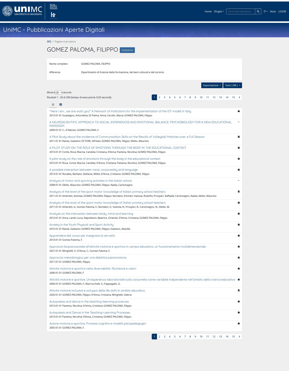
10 (201, 97)
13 (220, 97)
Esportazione (211, 85)
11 (207, 97)
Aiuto (273, 11)
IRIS (49, 41)
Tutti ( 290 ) (231, 85)
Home (208, 11)
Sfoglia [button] (218, 11)
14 (227, 97)
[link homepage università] (53, 11)
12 (214, 97)
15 (233, 97)
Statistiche (127, 50)
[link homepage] (23, 11)
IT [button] (265, 11)
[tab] (53, 104)
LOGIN (282, 11)
